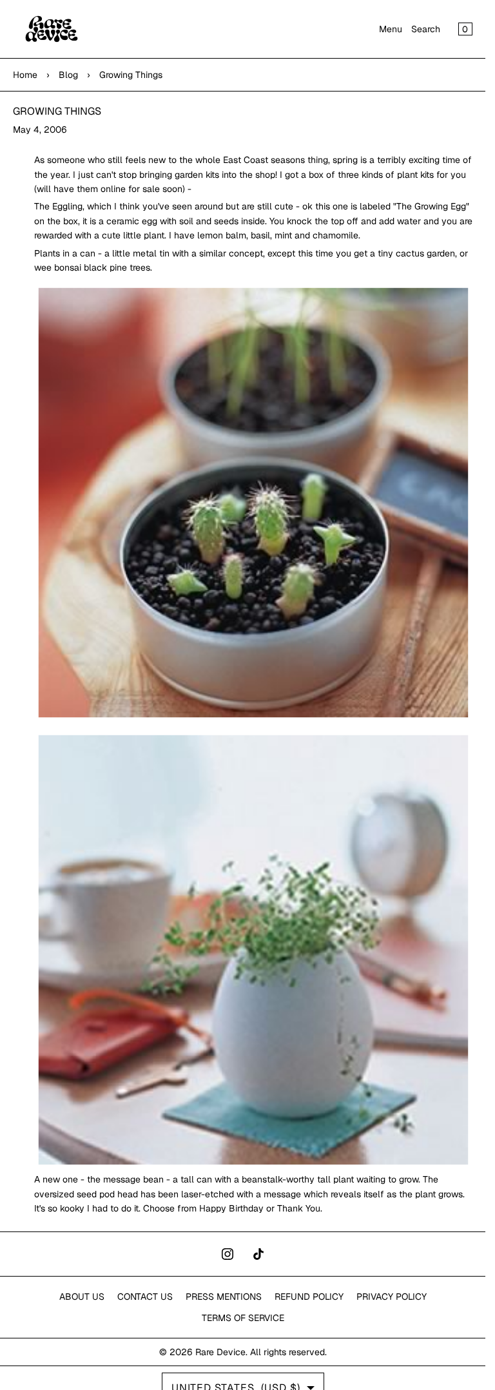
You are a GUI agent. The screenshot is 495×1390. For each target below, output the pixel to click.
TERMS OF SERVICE (243, 1318)
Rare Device (220, 1352)
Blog (68, 75)
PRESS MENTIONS (224, 1296)
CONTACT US (145, 1296)
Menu (390, 29)
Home (25, 75)
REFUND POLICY (309, 1296)
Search (425, 29)
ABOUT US (81, 1296)
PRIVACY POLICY (391, 1296)
